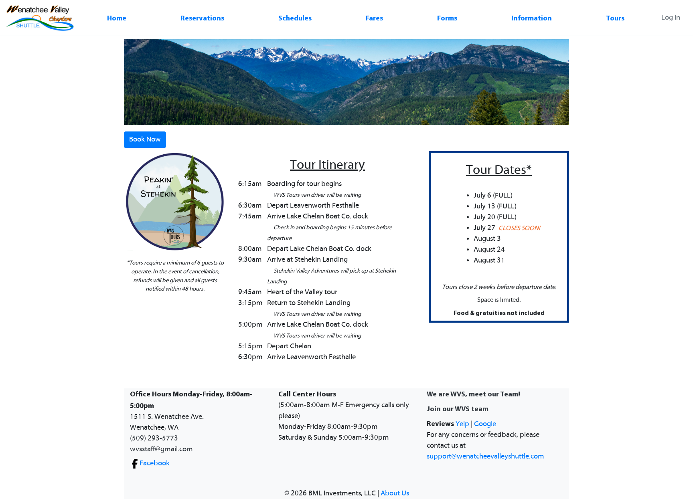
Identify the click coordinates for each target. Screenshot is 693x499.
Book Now (145, 139)
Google (485, 424)
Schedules (295, 17)
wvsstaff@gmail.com (161, 449)
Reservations (202, 17)
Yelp (462, 424)
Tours (615, 17)
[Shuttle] (40, 17)
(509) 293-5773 (154, 438)
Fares (374, 17)
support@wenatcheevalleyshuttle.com (485, 457)
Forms (447, 17)
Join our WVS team (457, 408)
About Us (395, 493)
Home (116, 17)
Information (531, 17)
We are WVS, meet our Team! (473, 393)
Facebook (155, 463)
